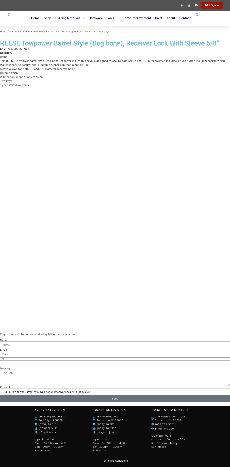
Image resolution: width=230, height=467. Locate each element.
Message (5, 368)
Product (5, 387)
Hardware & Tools (101, 18)
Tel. (2, 359)
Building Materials (67, 18)
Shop (47, 18)
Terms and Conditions (115, 460)
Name (3, 340)
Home (35, 18)
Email (3, 349)
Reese (13, 56)
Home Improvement (137, 18)
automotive (15, 31)
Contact (185, 18)
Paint (158, 18)
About (171, 18)
